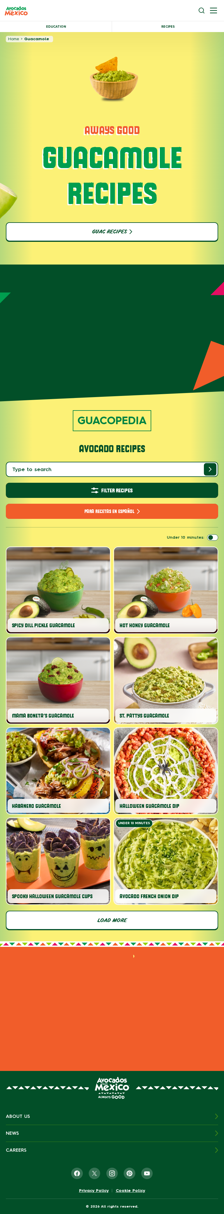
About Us (18, 1116)
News (12, 1133)
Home (13, 38)
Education (56, 27)
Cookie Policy (130, 1191)
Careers (16, 1150)
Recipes (168, 27)
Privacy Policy (94, 1191)
